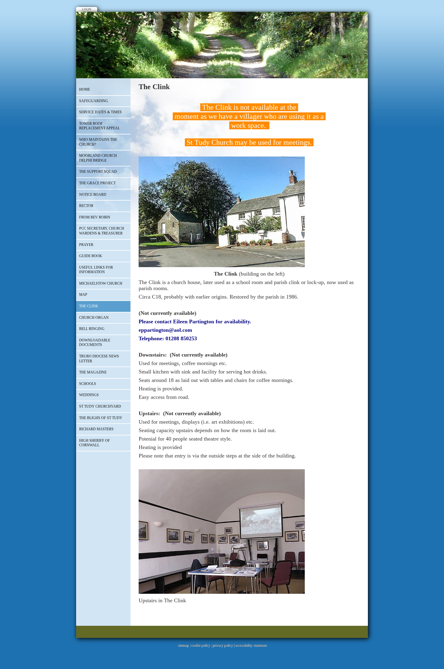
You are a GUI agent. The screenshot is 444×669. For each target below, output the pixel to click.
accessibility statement (250, 645)
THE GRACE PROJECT (97, 183)
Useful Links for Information (96, 269)
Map (83, 294)
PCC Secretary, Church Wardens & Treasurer (101, 230)
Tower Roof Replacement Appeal (99, 126)
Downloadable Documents (94, 342)
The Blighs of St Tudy (100, 418)
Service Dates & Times (100, 112)
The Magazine (93, 372)
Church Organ (94, 317)
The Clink (88, 306)
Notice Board (92, 194)
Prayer (86, 245)
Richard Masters (96, 429)
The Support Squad (98, 172)
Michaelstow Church (100, 283)
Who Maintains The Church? (98, 142)
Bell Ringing (92, 329)
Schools (87, 384)
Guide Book (90, 256)
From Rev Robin (94, 217)
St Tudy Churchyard (100, 406)
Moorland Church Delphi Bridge (98, 158)
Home (84, 89)
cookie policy (200, 645)
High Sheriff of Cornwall (94, 443)
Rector (86, 206)
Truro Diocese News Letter (99, 358)
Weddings (89, 395)
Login (86, 9)
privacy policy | (223, 645)
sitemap (183, 645)
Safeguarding (93, 101)
